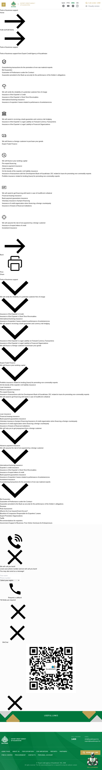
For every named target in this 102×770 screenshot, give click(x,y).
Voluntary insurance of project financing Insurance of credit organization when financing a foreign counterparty (38, 421)
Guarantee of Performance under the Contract (18, 72)
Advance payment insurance (12, 166)
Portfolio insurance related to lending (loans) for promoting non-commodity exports (31, 176)
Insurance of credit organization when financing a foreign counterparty (26, 203)
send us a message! (17, 571)
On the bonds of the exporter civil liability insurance (20, 171)
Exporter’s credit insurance (9, 467)
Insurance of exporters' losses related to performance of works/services (27, 102)
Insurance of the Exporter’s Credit (14, 94)
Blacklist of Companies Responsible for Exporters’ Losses (20, 513)
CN (77, 3)
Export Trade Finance (9, 144)
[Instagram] (77, 6)
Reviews (3, 506)
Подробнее (51, 716)
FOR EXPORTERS (7, 30)
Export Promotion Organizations (11, 516)
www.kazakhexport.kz (47, 765)
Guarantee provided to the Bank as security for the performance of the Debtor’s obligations (33, 75)
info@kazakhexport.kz (92, 739)
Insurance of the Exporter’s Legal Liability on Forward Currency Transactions (29, 122)
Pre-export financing (9, 163)
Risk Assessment (6, 509)
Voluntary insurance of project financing (16, 201)
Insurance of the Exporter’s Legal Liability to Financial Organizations (26, 124)
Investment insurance (9, 228)
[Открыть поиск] (56, 4)
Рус (68, 3)
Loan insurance (7, 168)
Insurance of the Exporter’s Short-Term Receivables (20, 97)
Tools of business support (9, 47)
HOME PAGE (6, 751)
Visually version (94, 6)
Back (2, 255)
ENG (73, 3)
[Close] (15, 557)
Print (1, 272)
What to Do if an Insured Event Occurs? (14, 511)
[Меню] (4, 5)
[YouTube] (68, 6)
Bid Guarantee (7, 70)
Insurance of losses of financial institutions (17, 206)
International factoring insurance (13, 100)
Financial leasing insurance (12, 196)
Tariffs (2, 518)
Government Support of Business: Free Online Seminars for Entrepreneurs (26, 523)
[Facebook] (73, 6)
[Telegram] (63, 6)
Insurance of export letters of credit (14, 225)
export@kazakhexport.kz (92, 741)
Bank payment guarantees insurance (15, 198)
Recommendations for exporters (11, 520)
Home (2, 12)
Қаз (63, 3)
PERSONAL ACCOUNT (45, 755)
